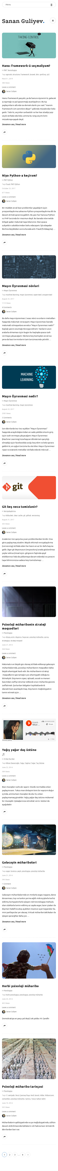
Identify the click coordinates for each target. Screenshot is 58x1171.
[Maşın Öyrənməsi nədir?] (29, 377)
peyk (19, 871)
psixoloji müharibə (36, 637)
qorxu (46, 637)
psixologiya (26, 871)
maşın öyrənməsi (26, 295)
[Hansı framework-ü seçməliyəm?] (29, 45)
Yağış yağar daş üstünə (19, 749)
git (24, 515)
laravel (32, 74)
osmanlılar (6, 1099)
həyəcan (25, 637)
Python (10, 180)
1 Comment (6, 884)
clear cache (18, 515)
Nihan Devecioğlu (12, 763)
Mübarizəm (49, 1095)
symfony (43, 74)
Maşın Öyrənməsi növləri (20, 286)
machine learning (12, 295)
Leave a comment (9, 87)
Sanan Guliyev (22, 21)
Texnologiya (12, 70)
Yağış (22, 763)
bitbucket (9, 515)
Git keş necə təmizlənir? (20, 506)
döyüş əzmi (10, 637)
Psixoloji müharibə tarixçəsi (22, 1086)
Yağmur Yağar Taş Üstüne (34, 763)
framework (25, 74)
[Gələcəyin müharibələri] (29, 839)
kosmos (14, 871)
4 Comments (7, 307)
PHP (5, 70)
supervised (37, 295)
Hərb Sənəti (35, 1095)
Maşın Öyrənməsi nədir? (20, 396)
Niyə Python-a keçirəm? (19, 175)
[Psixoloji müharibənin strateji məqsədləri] (29, 602)
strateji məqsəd (16, 641)
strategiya (6, 641)
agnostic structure (13, 74)
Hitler (42, 1095)
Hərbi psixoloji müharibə (20, 986)
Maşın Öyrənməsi (10, 290)
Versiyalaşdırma (10, 511)
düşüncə (18, 637)
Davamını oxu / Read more (14, 124)
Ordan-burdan (9, 759)
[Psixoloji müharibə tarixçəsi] (29, 1058)
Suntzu (28, 1099)
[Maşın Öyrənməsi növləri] (29, 266)
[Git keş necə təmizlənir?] (29, 487)
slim (37, 74)
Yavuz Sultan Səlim (38, 1099)
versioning (36, 515)
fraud (8, 184)
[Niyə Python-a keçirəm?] (29, 156)
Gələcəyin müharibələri (19, 862)
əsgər (8, 871)
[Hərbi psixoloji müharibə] (29, 960)
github (28, 515)
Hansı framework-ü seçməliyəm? (26, 65)
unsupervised (47, 295)
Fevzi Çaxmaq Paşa (23, 1095)
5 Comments (7, 417)
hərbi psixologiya (12, 995)
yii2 (48, 74)
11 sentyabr (10, 1095)
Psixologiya (8, 633)
